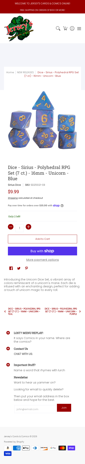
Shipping (13, 198)
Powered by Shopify (14, 441)
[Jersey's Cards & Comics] (19, 28)
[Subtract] (10, 227)
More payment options (42, 260)
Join (64, 407)
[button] (65, 28)
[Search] (58, 28)
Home (10, 72)
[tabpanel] (42, 284)
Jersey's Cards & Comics (16, 436)
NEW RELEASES (25, 72)
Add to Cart (42, 239)
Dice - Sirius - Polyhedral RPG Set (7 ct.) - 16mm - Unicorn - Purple (61, 311)
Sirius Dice (14, 185)
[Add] (28, 227)
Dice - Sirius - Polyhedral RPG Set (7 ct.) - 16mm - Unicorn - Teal (24, 311)
